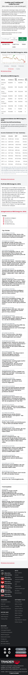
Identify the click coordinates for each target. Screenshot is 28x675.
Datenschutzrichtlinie (7, 34)
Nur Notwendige (14, 38)
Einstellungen (5, 39)
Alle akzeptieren (22, 38)
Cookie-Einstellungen (20, 28)
